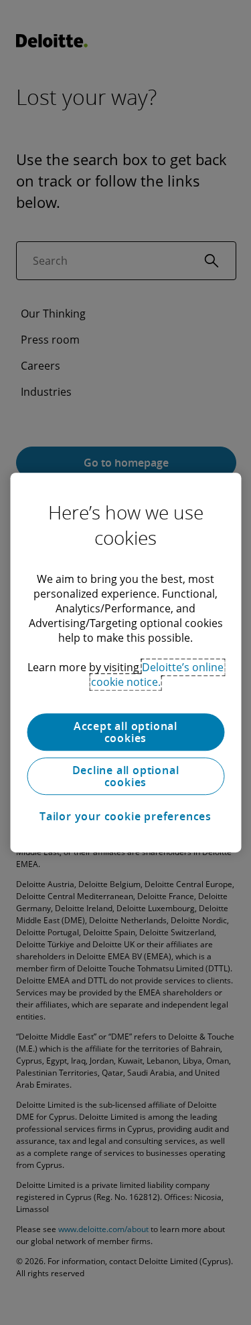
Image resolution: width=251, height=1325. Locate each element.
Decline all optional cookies (125, 776)
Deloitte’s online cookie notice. (157, 674)
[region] (125, 662)
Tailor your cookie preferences (125, 816)
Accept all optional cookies (125, 732)
